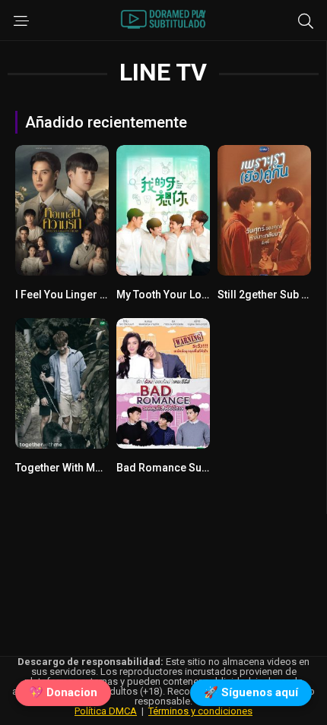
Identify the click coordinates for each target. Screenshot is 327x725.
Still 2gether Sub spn (268, 294)
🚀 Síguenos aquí (251, 692)
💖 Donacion (63, 692)
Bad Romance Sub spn (172, 468)
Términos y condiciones (200, 711)
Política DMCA (106, 711)
